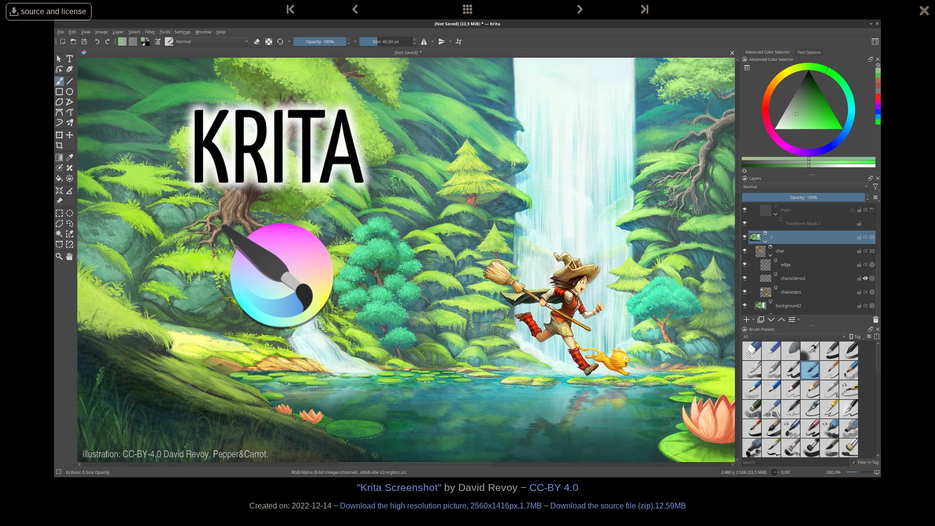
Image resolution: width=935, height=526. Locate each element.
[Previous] (355, 9)
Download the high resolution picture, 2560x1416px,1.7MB (442, 506)
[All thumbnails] (467, 9)
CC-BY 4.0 (554, 487)
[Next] (580, 9)
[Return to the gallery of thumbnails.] (924, 12)
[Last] (644, 9)
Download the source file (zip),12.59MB (618, 506)
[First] (291, 9)
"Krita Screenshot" (399, 487)
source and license (53, 11)
